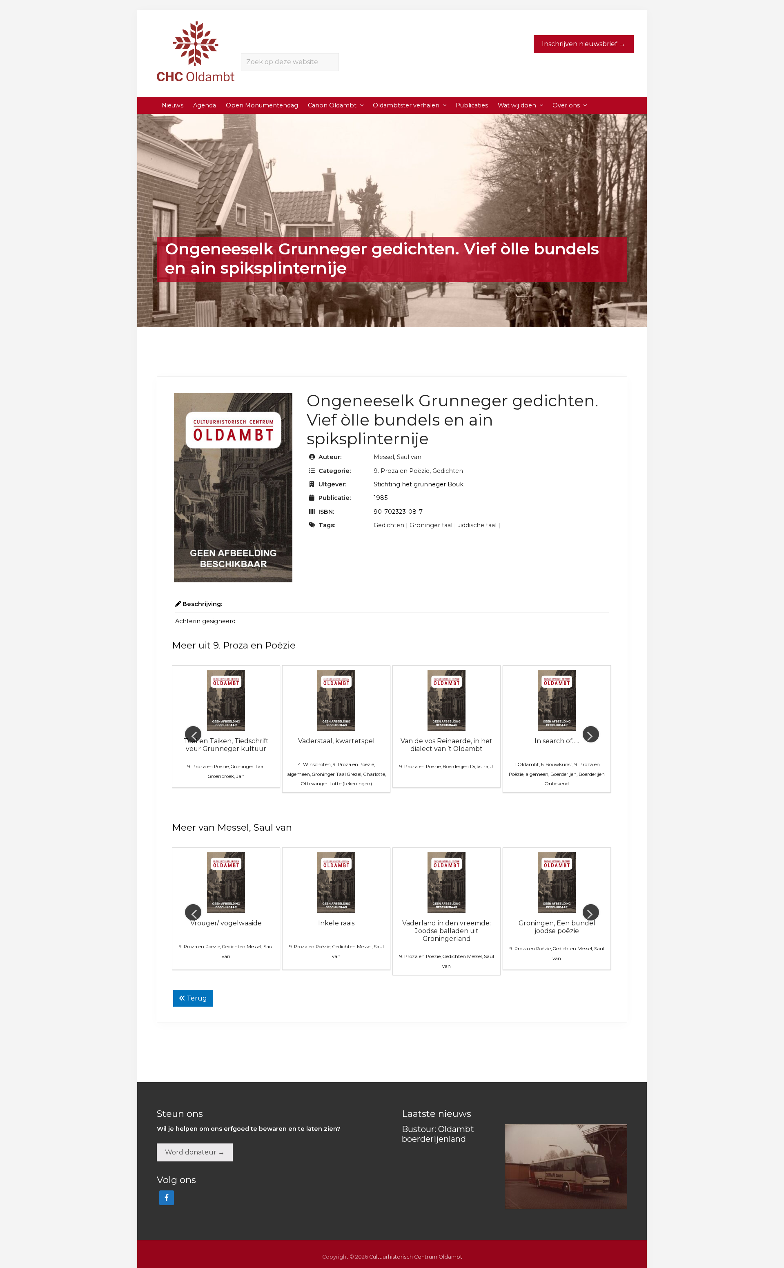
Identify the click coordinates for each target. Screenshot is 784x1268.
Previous (193, 734)
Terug (196, 998)
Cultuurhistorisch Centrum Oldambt (415, 1257)
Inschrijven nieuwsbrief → (584, 44)
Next (591, 734)
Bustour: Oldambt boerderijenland (438, 1134)
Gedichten (447, 471)
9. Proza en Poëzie (402, 471)
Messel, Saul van (397, 457)
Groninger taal (431, 525)
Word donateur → (195, 1152)
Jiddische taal (477, 525)
